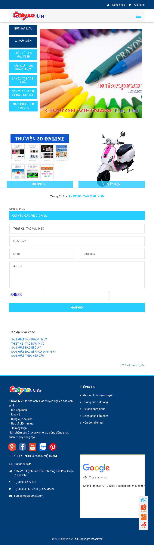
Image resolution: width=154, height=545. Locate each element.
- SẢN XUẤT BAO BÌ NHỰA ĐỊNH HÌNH (32, 351)
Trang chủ (57, 196)
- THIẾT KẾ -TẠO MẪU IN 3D (26, 343)
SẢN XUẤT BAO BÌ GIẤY (23, 80)
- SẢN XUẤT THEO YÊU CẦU (26, 355)
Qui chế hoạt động (94, 409)
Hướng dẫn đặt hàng (95, 402)
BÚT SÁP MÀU (23, 28)
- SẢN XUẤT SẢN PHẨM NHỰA (28, 339)
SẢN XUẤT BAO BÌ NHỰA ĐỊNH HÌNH (23, 93)
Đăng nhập (118, 4)
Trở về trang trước (133, 365)
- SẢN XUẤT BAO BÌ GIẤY (25, 347)
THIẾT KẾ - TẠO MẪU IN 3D (23, 54)
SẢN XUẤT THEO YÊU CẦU (23, 105)
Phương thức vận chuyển (98, 395)
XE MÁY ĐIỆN (23, 40)
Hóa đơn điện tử (93, 422)
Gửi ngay (77, 307)
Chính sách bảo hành (96, 416)
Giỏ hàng (139, 4)
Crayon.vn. (67, 539)
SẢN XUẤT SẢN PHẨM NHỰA (23, 67)
